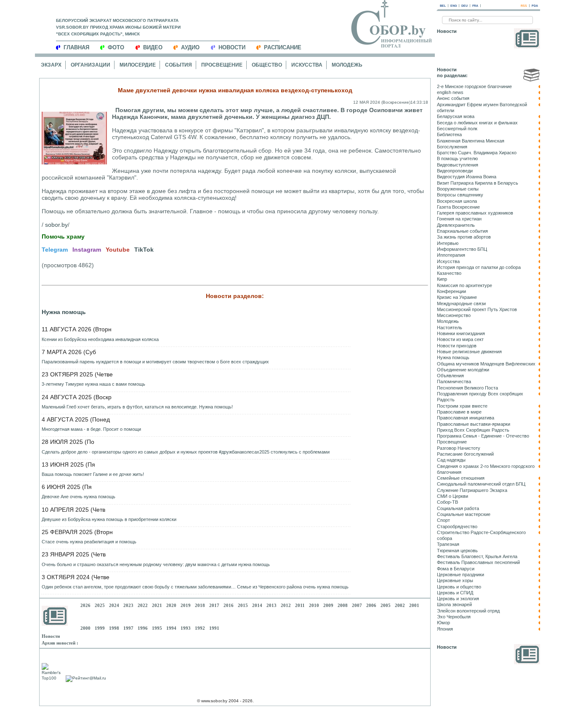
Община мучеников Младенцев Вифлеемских (486, 363)
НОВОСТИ (231, 47)
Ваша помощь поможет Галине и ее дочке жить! (93, 474)
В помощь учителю (457, 158)
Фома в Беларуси (455, 568)
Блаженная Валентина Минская (470, 140)
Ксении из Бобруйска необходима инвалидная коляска (100, 339)
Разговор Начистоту (458, 448)
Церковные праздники (460, 574)
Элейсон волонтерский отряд (468, 610)
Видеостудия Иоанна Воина (466, 176)
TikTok (144, 249)
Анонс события (453, 98)
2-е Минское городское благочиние (474, 86)
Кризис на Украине (457, 297)
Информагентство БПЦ (462, 249)
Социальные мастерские (463, 514)
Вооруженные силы (458, 188)
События (178, 65)
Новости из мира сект (460, 339)
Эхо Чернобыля (454, 616)
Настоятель (449, 327)
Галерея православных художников (475, 212)
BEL (443, 5)
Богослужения (452, 146)
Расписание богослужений (465, 454)
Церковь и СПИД (455, 592)
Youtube (118, 249)
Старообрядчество (457, 526)
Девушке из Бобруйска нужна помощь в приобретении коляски (109, 519)
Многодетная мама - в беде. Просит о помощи (91, 429)
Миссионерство (454, 315)
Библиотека (449, 134)
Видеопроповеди (455, 170)
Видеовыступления (457, 164)
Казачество (449, 273)
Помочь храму (63, 236)
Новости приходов (457, 345)
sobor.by (56, 224)
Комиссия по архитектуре (464, 285)
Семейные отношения (460, 478)
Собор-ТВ (447, 502)
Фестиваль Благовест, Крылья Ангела (477, 556)
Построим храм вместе (462, 405)
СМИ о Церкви (452, 496)
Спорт (443, 520)
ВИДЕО (152, 47)
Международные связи (461, 303)
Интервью (447, 243)
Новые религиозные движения (469, 351)
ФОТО (116, 47)
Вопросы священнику (460, 194)
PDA (535, 5)
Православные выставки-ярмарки (473, 424)
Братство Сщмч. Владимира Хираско (476, 152)
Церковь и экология (458, 598)
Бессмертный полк (457, 128)
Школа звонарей (454, 604)
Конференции (451, 291)
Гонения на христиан (459, 218)
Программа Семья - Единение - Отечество (483, 435)
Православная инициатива (465, 417)
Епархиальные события (462, 231)
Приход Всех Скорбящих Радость (473, 429)
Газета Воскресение (458, 206)
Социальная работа (458, 508)
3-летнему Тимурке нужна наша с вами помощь (93, 384)
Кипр (442, 279)
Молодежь (347, 65)
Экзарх (51, 65)
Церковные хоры (455, 580)
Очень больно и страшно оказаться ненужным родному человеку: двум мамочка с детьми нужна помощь (156, 564)
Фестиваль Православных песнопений (478, 562)
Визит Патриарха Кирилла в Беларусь (477, 182)
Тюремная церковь (457, 550)
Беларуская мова (455, 116)
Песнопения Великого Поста (467, 387)
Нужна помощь (64, 312)
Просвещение (221, 65)
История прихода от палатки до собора (479, 267)
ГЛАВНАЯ (76, 47)
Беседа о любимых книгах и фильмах (477, 122)
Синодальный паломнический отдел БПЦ (481, 483)
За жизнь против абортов (464, 236)
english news (450, 92)
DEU (464, 5)
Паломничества (454, 381)
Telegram (55, 249)
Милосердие (138, 65)
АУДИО (190, 47)
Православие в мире (459, 411)
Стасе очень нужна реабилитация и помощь (89, 541)
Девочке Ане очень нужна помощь (78, 496)
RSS (524, 5)
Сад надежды (451, 459)
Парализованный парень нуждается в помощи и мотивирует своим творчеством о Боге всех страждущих (155, 361)
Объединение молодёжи (463, 369)
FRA (475, 5)
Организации (90, 65)
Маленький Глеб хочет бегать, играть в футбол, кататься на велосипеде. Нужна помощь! (137, 406)
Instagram (86, 249)
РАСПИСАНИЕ (282, 47)
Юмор (443, 622)
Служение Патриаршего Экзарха (472, 490)
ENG (453, 5)
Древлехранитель (456, 225)
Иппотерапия (451, 255)
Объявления (450, 375)
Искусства (306, 65)
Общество (267, 65)
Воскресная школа (457, 201)
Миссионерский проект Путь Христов (477, 309)
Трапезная (448, 544)
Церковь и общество (459, 586)
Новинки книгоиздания (461, 333)
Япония (445, 628)
